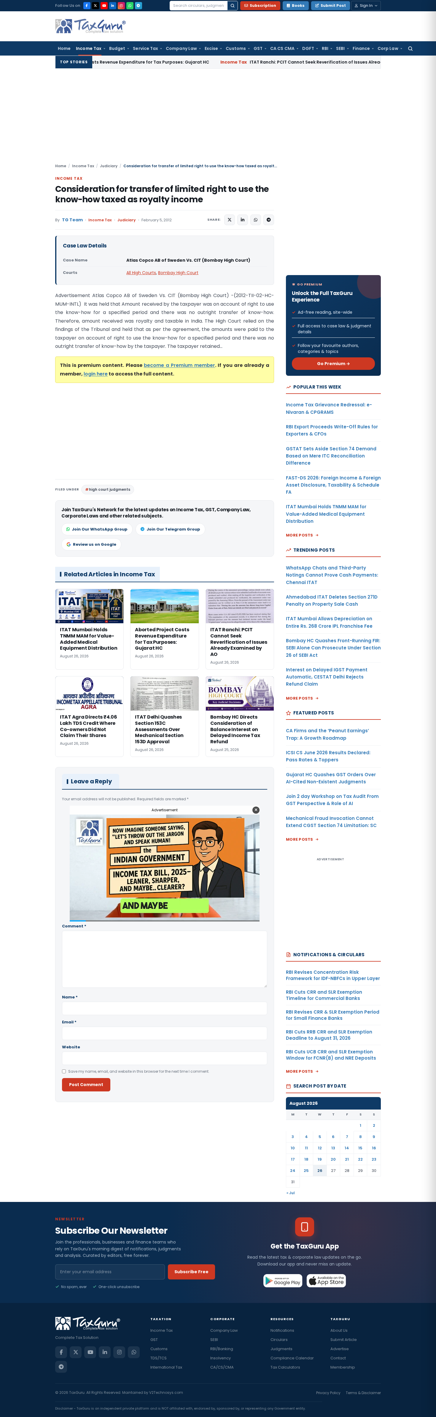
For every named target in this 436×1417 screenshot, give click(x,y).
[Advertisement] (218, 118)
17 (293, 1159)
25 (306, 1170)
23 (374, 1159)
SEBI (340, 48)
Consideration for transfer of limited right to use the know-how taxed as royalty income (162, 194)
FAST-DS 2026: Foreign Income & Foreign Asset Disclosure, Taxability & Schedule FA (333, 485)
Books (298, 5)
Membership (342, 1367)
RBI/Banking (221, 1349)
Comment (74, 926)
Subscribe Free (191, 1272)
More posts (299, 535)
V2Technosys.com (166, 1392)
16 (374, 1148)
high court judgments (109, 489)
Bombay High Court (178, 273)
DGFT (308, 48)
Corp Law (388, 48)
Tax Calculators (285, 1367)
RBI (325, 48)
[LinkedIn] (112, 5)
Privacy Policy (328, 1392)
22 (360, 1159)
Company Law (181, 48)
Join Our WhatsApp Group (100, 529)
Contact (338, 1358)
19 (320, 1159)
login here (96, 373)
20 (333, 1159)
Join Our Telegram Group (173, 529)
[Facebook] (86, 5)
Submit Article (343, 1339)
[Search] (232, 5)
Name (70, 997)
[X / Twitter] (95, 5)
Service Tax (145, 48)
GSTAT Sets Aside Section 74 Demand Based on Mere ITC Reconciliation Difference (331, 456)
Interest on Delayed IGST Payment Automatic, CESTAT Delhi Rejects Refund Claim (326, 677)
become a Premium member (179, 365)
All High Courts (141, 273)
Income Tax (88, 48)
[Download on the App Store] (326, 1280)
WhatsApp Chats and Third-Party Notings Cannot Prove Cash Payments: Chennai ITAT (332, 575)
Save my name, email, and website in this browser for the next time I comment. (138, 1071)
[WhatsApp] (129, 5)
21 (347, 1159)
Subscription (263, 5)
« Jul (291, 1192)
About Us (339, 1330)
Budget (117, 48)
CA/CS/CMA (222, 1367)
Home (64, 48)
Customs (236, 48)
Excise (211, 48)
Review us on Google (94, 544)
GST (258, 48)
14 (347, 1148)
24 (292, 1170)
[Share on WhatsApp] (255, 219)
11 (306, 1148)
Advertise (339, 1349)
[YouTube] (104, 5)
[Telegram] (138, 5)
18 (306, 1159)
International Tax (166, 1367)
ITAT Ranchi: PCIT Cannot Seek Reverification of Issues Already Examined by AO (259, 62)
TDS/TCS (158, 1358)
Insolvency (220, 1358)
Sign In (366, 5)
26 (319, 1170)
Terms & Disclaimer (363, 1392)
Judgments (281, 1349)
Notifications (282, 1330)
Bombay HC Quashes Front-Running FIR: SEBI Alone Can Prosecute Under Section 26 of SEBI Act (333, 648)
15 (360, 1148)
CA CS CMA (282, 48)
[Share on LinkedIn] (242, 219)
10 (293, 1148)
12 (320, 1148)
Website (71, 1047)
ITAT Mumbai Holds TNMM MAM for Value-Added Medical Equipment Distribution (326, 514)
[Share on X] (229, 219)
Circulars (279, 1339)
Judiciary (108, 165)
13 (333, 1148)
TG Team (72, 220)
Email (69, 1022)
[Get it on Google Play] (283, 1280)
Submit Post (333, 5)
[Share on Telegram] (268, 219)
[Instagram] (121, 5)
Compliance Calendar (292, 1358)
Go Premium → (333, 364)
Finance (361, 48)
